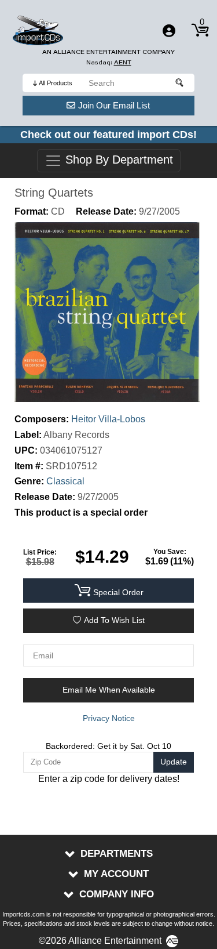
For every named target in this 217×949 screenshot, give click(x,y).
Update (173, 761)
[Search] (179, 83)
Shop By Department (117, 160)
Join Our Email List (114, 105)
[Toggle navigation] (169, 30)
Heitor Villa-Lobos (108, 419)
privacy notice (109, 718)
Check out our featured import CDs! (108, 134)
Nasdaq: (108, 62)
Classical (65, 481)
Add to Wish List (114, 620)
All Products (55, 82)
